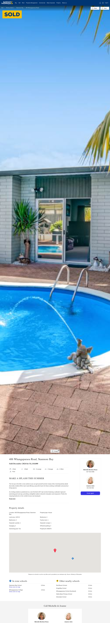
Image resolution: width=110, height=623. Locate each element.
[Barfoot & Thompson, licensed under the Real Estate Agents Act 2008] (7, 2)
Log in (106, 2)
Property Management (31, 2)
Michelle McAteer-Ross (90, 469)
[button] (55, 551)
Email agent (90, 493)
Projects (58, 2)
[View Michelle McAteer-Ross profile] (90, 464)
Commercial (42, 2)
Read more (12, 498)
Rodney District (10, 7)
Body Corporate (51, 2)
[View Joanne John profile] (90, 480)
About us (64, 2)
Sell (19, 2)
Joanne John (90, 486)
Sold (2, 7)
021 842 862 (90, 488)
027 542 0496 (90, 471)
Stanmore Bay (20, 7)
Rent (23, 2)
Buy (16, 2)
